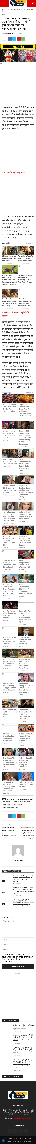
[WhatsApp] (23, 39)
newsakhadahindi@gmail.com (22, 1118)
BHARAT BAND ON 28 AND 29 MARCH (21, 802)
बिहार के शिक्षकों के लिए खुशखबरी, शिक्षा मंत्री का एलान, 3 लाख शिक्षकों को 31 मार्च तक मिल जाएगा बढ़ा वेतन (27, 833)
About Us (16, 1138)
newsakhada (9, 33)
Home (3, 9)
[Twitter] (14, 39)
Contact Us (23, 1138)
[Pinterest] (19, 39)
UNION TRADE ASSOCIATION (10, 807)
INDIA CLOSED (6, 804)
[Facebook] (10, 39)
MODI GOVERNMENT (17, 804)
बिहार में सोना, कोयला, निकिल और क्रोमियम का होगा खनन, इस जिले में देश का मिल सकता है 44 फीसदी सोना (9, 833)
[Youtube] (26, 1131)
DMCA (29, 1138)
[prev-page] (3, 910)
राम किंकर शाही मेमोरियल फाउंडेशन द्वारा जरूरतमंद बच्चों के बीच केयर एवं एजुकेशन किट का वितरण (23, 1027)
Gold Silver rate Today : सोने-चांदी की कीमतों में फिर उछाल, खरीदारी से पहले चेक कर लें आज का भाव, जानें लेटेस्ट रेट (23, 878)
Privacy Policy (8, 1138)
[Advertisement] (18, 86)
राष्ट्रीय (8, 9)
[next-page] (6, 910)
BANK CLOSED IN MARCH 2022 (24, 799)
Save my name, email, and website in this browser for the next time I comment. (17, 958)
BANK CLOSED (11, 799)
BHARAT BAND (6, 802)
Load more (17, 1070)
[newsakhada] (3, 34)
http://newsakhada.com (18, 863)
